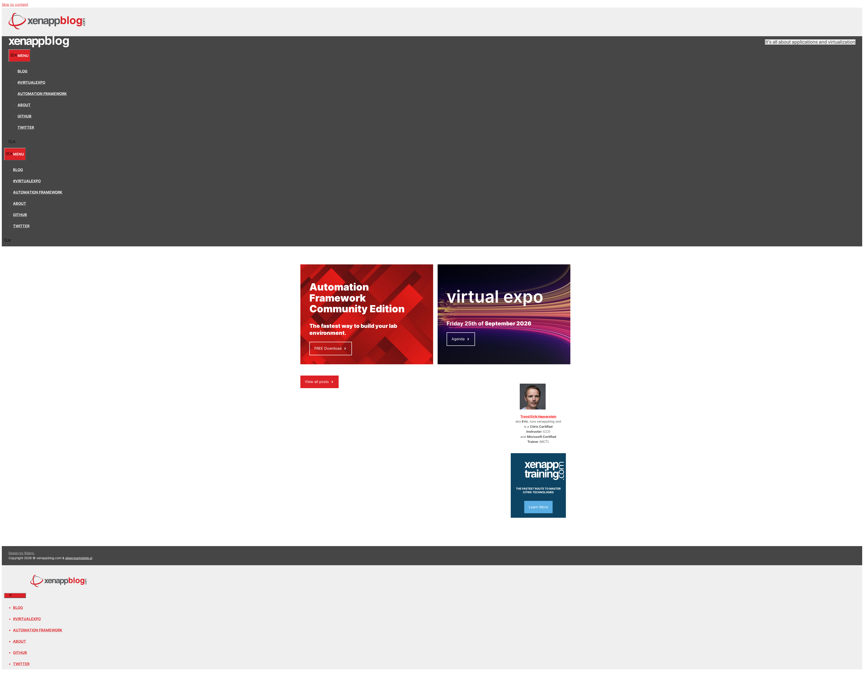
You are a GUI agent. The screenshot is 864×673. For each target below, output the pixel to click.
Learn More (538, 507)
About (24, 105)
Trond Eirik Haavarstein (538, 416)
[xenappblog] (39, 46)
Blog (22, 71)
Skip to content (15, 4)
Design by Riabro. (22, 553)
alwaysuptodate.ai (78, 558)
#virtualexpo (31, 82)
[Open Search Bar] (12, 142)
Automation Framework (42, 93)
